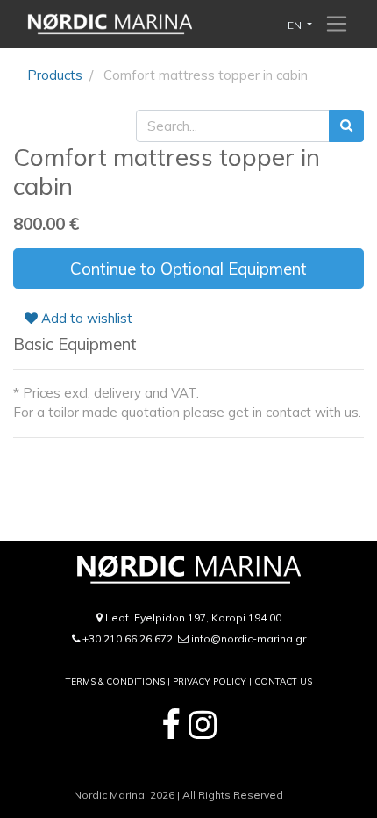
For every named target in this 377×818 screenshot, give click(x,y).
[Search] (346, 126)
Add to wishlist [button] (85, 318)
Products (54, 75)
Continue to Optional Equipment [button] (188, 268)
